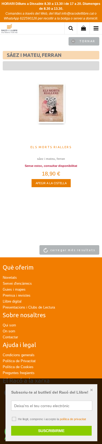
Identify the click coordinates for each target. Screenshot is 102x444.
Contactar (10, 337)
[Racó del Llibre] (9, 29)
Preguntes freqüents (19, 373)
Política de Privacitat (19, 361)
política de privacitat (73, 419)
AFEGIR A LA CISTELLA (51, 183)
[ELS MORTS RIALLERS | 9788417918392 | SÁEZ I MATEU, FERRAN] (51, 112)
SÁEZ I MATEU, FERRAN (51, 158)
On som (9, 331)
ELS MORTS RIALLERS (51, 147)
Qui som (9, 325)
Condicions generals (19, 355)
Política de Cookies (18, 367)
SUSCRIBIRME (51, 431)
